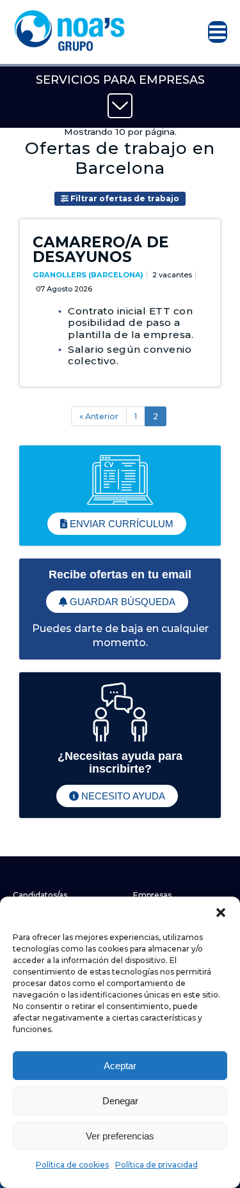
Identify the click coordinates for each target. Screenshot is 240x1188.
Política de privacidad (156, 1164)
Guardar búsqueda (121, 601)
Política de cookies (72, 1164)
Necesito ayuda (122, 796)
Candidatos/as (40, 895)
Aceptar (120, 1065)
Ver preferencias (120, 1135)
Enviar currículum (120, 523)
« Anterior (98, 416)
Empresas (152, 895)
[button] (220, 912)
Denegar (120, 1100)
